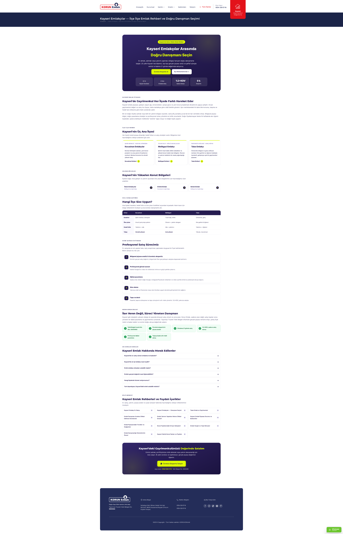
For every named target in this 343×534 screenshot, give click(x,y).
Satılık (160, 7)
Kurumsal (150, 7)
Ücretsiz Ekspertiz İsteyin (173, 464)
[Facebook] (205, 505)
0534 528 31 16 (167, 469)
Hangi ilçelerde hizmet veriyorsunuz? (171, 380)
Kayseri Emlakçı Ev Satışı (138, 410)
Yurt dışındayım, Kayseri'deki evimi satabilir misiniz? (171, 386)
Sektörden (182, 7)
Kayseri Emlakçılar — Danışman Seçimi (171, 410)
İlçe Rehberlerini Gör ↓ (181, 71)
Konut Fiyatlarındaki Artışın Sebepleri (171, 426)
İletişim (192, 7)
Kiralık (170, 7)
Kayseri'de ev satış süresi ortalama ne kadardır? (171, 355)
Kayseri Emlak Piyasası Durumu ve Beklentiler (204, 418)
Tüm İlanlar (206, 7)
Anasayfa (139, 7)
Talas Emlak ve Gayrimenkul (204, 410)
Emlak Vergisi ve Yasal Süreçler (204, 426)
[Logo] (110, 6)
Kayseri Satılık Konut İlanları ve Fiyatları (171, 434)
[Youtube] (217, 505)
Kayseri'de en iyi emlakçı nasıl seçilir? (171, 362)
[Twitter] (213, 505)
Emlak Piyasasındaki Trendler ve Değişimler (138, 426)
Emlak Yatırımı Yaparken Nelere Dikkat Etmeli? (171, 418)
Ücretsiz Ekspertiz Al (161, 72)
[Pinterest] (220, 505)
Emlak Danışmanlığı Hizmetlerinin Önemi (138, 434)
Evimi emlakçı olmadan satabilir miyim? (171, 368)
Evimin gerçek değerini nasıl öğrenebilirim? (171, 374)
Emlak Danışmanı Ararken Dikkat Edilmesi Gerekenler (138, 418)
